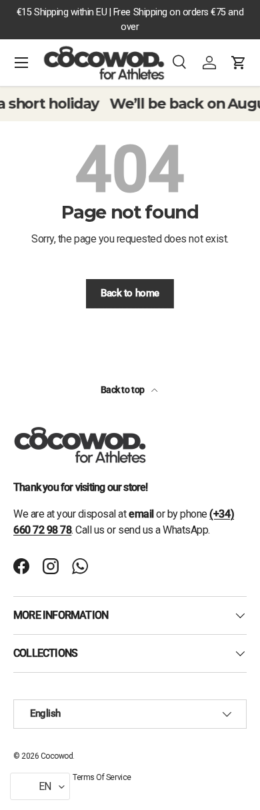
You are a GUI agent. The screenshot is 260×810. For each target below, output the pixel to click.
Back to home (130, 293)
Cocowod (57, 756)
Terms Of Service (102, 777)
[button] (238, 62)
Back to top (123, 389)
